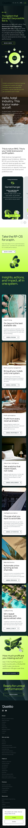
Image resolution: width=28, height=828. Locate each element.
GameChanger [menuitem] (5, 763)
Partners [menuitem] (4, 782)
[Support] (17, 2)
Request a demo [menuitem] (6, 729)
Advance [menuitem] (4, 768)
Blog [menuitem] (3, 801)
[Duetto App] (15, 2)
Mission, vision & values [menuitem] (8, 718)
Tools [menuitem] (3, 808)
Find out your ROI (10, 673)
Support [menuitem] (4, 725)
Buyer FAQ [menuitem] (4, 727)
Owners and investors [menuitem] (7, 751)
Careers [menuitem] (4, 722)
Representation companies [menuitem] (9, 752)
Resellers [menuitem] (4, 792)
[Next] (25, 222)
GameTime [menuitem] (4, 770)
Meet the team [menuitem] (5, 720)
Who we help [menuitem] (5, 737)
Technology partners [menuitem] (7, 786)
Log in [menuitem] (3, 733)
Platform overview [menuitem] (6, 761)
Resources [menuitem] (5, 796)
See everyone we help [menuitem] (7, 754)
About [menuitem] (3, 715)
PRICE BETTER (12, 215)
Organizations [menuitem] (5, 788)
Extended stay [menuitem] (5, 749)
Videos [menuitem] (4, 804)
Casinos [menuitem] (4, 742)
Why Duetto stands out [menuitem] (7, 776)
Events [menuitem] (3, 724)
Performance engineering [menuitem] (8, 799)
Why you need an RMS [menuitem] (7, 774)
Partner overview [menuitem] (6, 785)
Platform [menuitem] (4, 758)
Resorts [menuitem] (4, 743)
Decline (14, 821)
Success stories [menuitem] (6, 806)
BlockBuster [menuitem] (5, 767)
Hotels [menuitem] (3, 740)
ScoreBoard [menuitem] (5, 765)
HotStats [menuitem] (4, 772)
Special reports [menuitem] (6, 802)
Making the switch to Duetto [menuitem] (9, 777)
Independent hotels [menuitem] (7, 745)
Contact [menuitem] (4, 731)
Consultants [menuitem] (5, 790)
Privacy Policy (8, 813)
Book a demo (8, 43)
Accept (14, 817)
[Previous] (22, 222)
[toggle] (25, 3)
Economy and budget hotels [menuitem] (9, 747)
